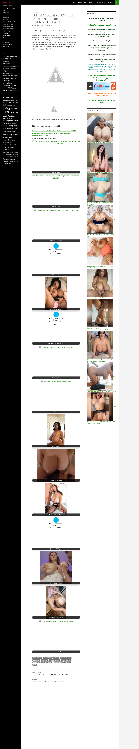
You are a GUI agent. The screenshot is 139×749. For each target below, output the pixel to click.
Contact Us (110, 2)
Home (74, 2)
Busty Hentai (6, 17)
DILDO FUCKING (37, 657)
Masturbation (66, 660)
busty (5, 125)
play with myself (47, 662)
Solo (34, 664)
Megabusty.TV (8, 2)
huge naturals (7, 137)
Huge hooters (13, 135)
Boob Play (7, 116)
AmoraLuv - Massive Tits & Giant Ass (98, 298)
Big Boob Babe (13, 102)
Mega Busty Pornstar (8, 24)
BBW (5, 100)
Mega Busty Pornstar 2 (8, 26)
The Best (5, 157)
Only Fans (5, 37)
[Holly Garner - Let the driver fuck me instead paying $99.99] (100, 219)
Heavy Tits (6, 131)
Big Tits (4, 15)
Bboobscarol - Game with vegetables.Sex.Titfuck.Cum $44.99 (97, 329)
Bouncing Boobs (8, 120)
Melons (10, 150)
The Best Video (101, 2)
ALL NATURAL (8, 97)
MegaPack (5, 33)
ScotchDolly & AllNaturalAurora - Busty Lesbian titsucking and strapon (10, 65)
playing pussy (58, 662)
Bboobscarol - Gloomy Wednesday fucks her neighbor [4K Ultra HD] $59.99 (100, 360)
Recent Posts (6, 53)
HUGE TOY (44, 660)
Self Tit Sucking (10, 154)
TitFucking (6, 159)
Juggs (8, 143)
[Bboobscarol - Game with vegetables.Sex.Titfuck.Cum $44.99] (100, 313)
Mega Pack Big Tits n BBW (9, 31)
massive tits (6, 147)
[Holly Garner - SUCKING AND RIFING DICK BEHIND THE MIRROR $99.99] (100, 406)
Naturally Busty (8, 152)
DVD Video (91, 2)
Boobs (13, 116)
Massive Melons (13, 144)
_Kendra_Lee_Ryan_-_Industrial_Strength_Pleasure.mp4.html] (54, 133)
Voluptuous (6, 166)
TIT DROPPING (12, 157)
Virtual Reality (82, 2)
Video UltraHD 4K (7, 44)
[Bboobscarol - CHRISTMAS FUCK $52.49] (100, 157)
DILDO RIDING (47, 657)
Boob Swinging (7, 118)
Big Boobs (6, 105)
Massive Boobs (14, 142)
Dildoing (56, 657)
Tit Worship (7, 163)
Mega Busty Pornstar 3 (8, 28)
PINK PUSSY (36, 662)
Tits (11, 159)
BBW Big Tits (35, 12)
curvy (15, 126)
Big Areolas (10, 100)
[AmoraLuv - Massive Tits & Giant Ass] (100, 283)
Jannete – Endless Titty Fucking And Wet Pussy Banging (48, 680)
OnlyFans (5, 40)
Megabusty (49, 25)
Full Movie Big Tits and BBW (10, 22)
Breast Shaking (11, 123)
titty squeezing (13, 161)
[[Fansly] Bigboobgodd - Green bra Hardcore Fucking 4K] (100, 187)
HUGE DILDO (36, 660)
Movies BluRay (6, 35)
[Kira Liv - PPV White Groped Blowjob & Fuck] (100, 127)
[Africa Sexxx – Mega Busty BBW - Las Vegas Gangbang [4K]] (100, 251)
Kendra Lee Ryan (54, 660)
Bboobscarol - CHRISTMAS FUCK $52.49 (99, 172)
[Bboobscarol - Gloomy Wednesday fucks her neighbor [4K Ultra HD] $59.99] (100, 344)
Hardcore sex (8, 128)
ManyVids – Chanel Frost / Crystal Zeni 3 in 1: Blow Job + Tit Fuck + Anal (53, 674)
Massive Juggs (6, 144)
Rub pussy (67, 662)
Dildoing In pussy (66, 657)
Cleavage (11, 126)
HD (16, 128)
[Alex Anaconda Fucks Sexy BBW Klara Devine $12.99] (100, 376)
